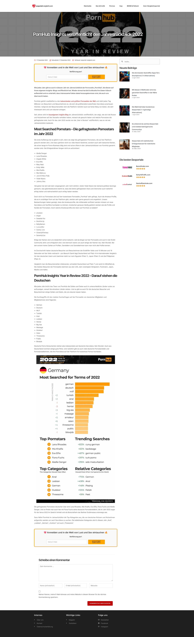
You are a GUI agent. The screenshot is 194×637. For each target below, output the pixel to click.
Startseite (87, 6)
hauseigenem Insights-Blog (58, 115)
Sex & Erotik (100, 6)
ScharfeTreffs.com (143, 175)
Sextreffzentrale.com (144, 183)
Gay (120, 6)
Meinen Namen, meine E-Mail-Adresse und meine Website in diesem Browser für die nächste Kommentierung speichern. (72, 595)
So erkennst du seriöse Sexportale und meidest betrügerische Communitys (145, 126)
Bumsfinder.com (142, 166)
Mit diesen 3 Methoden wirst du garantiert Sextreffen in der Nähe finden (144, 92)
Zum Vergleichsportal (151, 6)
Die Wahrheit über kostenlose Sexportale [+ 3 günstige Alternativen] (143, 109)
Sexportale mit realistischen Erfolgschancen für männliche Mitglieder (143, 143)
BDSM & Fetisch (133, 6)
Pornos (112, 6)
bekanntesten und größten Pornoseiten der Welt (78, 101)
